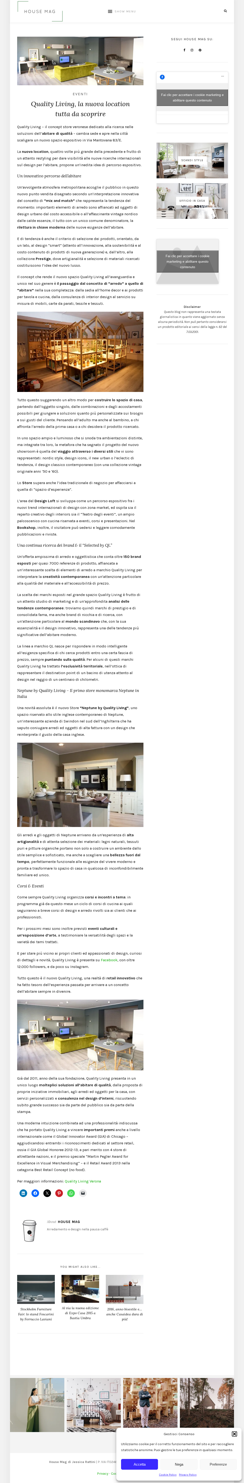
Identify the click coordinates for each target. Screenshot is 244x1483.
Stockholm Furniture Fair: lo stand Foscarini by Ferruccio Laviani (36, 1314)
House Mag (69, 1222)
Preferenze (218, 1464)
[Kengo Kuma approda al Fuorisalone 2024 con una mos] (150, 1405)
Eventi (80, 94)
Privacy (102, 1474)
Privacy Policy (188, 1474)
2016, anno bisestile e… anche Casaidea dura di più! (124, 1314)
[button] (234, 1434)
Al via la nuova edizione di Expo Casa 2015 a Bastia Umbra (80, 1313)
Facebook (109, 960)
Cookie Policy (168, 1474)
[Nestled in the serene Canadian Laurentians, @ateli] (207, 1405)
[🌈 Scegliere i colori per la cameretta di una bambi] (94, 1405)
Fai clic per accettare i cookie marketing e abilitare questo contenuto (192, 97)
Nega (179, 1464)
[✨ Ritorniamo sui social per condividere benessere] (37, 1405)
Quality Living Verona (83, 1181)
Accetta (140, 1464)
